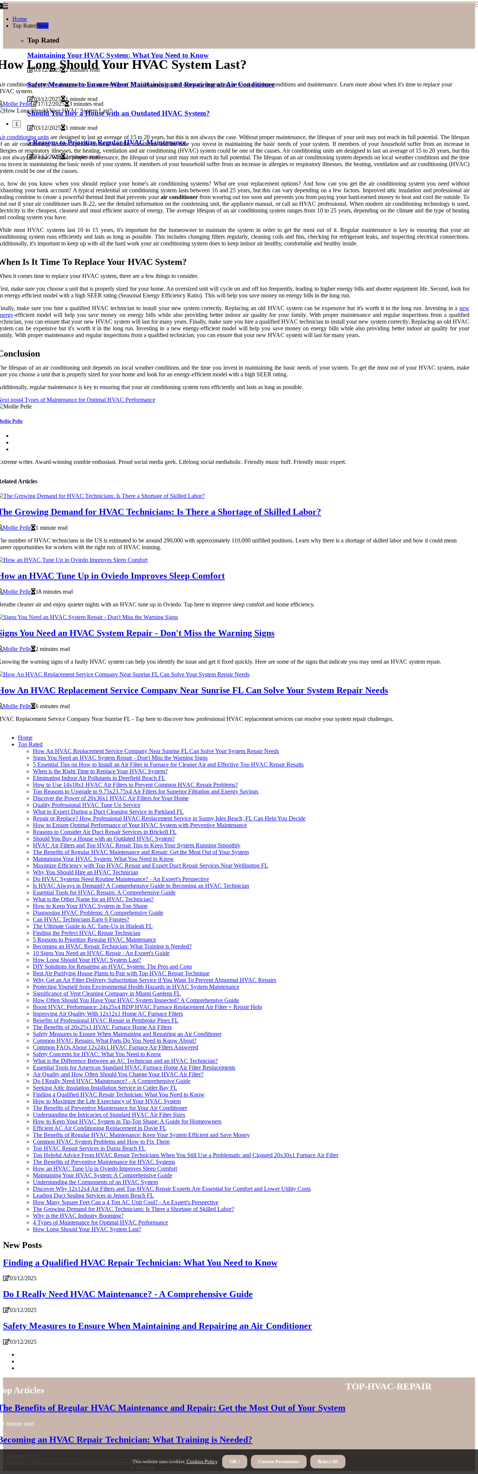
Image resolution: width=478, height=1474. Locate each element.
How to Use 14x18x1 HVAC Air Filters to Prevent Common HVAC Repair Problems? (135, 785)
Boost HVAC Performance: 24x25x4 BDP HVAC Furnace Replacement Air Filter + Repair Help (147, 1007)
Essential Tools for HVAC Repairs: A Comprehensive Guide (104, 892)
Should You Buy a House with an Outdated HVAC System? (104, 838)
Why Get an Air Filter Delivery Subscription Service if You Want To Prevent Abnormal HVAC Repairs (154, 980)
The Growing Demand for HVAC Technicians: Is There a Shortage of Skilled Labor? (133, 1209)
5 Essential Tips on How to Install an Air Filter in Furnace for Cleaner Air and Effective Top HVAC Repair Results (168, 764)
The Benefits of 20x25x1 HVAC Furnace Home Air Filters (102, 1027)
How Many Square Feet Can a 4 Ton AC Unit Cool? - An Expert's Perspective (125, 1202)
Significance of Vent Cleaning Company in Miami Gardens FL (107, 993)
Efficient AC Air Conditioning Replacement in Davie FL (100, 1128)
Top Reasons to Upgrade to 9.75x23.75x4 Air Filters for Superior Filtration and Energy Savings (145, 791)
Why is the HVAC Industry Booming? (78, 1215)
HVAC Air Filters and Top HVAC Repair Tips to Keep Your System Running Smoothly (136, 845)
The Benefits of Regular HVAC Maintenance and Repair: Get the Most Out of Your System (141, 852)
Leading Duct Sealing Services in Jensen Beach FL (93, 1195)
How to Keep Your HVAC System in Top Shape (90, 906)
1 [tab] (16, 124)
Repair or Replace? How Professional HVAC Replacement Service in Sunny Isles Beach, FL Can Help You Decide (169, 818)
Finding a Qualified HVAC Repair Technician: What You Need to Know (119, 1094)
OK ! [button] (235, 1461)
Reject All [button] (328, 1461)
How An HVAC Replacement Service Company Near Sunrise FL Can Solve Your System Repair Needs (156, 751)
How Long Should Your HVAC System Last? (87, 960)
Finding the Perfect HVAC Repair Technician (86, 933)
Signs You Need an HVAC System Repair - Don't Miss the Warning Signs (120, 758)
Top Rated (30, 744)
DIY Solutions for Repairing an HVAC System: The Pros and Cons (112, 966)
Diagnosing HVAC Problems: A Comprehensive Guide (98, 912)
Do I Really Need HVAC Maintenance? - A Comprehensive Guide (111, 1081)
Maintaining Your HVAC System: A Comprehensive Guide (102, 1175)
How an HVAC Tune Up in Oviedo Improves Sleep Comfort (105, 1168)
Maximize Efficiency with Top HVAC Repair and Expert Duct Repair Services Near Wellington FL (150, 865)
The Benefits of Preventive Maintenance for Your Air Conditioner (110, 1108)
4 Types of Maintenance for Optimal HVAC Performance (100, 1222)
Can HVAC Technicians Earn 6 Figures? (81, 919)
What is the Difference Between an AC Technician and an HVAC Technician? (125, 1061)
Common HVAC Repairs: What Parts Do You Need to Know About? (114, 1040)
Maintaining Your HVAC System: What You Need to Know (103, 859)
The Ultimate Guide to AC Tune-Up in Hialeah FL (93, 926)
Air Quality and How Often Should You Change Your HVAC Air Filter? (118, 1074)
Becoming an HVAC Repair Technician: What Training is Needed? (112, 946)
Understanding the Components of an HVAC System (95, 1182)
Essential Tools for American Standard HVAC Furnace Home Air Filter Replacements (134, 1067)
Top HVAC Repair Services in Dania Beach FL (89, 1148)
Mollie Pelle (17, 104)
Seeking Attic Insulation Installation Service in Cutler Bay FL (105, 1088)
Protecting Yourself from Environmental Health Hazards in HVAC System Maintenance (136, 987)
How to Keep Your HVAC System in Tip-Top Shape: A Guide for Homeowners (127, 1121)
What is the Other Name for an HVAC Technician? (93, 899)
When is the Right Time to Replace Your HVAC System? (100, 771)
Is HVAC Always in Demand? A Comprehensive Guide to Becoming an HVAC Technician (141, 886)
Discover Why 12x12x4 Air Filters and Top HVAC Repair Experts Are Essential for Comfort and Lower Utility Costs (172, 1189)
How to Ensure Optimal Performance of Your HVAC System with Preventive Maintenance (140, 825)
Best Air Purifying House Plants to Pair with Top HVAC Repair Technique (121, 973)
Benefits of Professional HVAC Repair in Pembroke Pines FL (106, 1020)
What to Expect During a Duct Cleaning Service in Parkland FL (108, 811)
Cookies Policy (201, 1461)
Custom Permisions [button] (278, 1461)
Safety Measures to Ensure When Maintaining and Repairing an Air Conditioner (127, 1034)
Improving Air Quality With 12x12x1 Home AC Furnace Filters (108, 1013)
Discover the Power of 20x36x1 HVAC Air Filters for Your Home (111, 798)
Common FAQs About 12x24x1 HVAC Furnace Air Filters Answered (115, 1047)
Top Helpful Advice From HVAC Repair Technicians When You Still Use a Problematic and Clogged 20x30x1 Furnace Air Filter (185, 1155)
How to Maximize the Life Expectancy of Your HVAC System (107, 1101)
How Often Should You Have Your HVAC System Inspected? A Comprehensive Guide (136, 1000)
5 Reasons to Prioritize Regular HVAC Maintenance (94, 939)
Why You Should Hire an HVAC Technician (85, 872)
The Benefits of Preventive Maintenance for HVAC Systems (104, 1162)
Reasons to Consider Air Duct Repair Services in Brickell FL (105, 832)
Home (19, 19)
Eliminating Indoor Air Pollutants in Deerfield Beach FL (99, 778)
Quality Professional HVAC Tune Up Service (86, 805)
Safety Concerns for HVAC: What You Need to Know (97, 1054)
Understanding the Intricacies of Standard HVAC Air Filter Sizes (109, 1114)
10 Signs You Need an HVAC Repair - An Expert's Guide (101, 953)
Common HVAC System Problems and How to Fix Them (101, 1141)
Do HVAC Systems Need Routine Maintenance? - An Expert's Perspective (121, 879)
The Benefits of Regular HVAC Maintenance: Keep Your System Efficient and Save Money (141, 1135)
